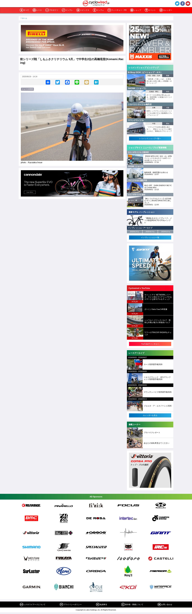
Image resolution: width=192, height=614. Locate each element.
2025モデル (150, 232)
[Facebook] (67, 82)
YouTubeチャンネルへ (150, 344)
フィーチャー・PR (119, 10)
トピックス (84, 10)
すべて (26, 10)
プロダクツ (53, 10)
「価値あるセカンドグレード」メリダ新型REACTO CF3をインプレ (158, 220)
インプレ (69, 10)
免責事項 (103, 604)
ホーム (24, 18)
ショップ (137, 10)
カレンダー (167, 10)
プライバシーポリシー (72, 604)
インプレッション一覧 (150, 237)
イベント (152, 10)
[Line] (77, 82)
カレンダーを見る (150, 415)
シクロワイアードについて (34, 604)
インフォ (100, 10)
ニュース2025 (27, 89)
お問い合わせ (166, 604)
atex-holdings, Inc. (93, 610)
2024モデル (165, 232)
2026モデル (134, 232)
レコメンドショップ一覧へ (150, 138)
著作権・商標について (134, 604)
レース (39, 10)
